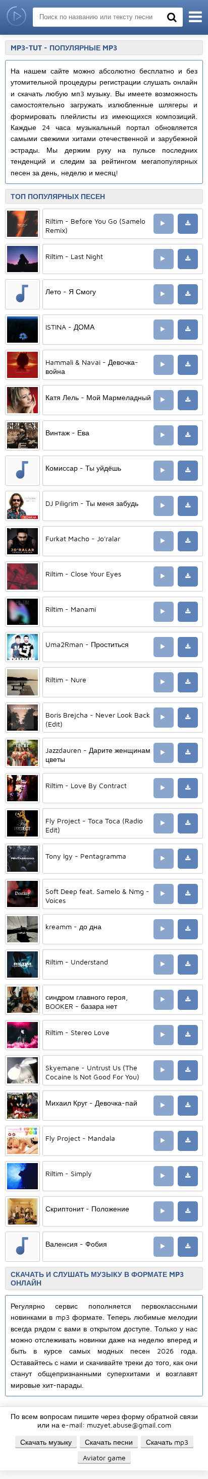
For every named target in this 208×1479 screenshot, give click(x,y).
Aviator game (104, 1457)
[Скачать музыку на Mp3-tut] (16, 17)
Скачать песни (109, 1442)
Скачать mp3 (167, 1442)
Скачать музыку (46, 1442)
